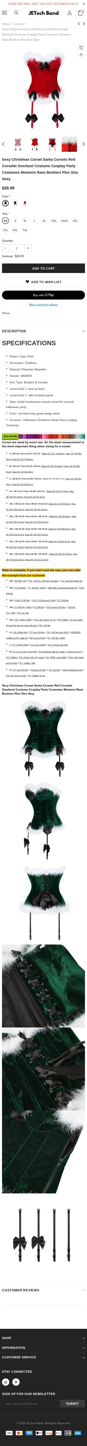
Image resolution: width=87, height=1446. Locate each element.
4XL (75, 220)
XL (44, 220)
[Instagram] (5, 1382)
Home (6, 23)
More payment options (43, 304)
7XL (25, 230)
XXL (54, 220)
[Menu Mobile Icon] (4, 12)
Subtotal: (7, 256)
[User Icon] (70, 13)
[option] (43, 89)
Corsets (19, 23)
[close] (84, 4)
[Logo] (43, 12)
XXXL (64, 220)
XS (5, 220)
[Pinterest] (16, 1382)
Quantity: (8, 240)
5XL (5, 230)
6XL (15, 230)
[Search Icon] (16, 13)
